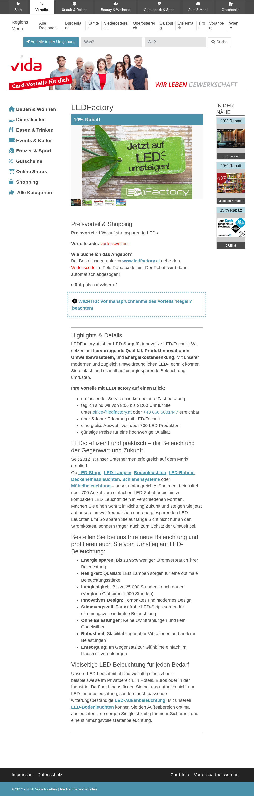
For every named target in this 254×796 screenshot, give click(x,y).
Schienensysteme (141, 479)
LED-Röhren (182, 472)
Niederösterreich (115, 25)
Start (18, 10)
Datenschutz (49, 774)
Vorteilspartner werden (216, 774)
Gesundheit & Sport (159, 10)
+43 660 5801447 (160, 412)
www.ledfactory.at (141, 260)
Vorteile (41, 10)
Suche (222, 42)
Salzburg (166, 25)
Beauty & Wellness (115, 10)
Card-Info (179, 774)
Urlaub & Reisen (74, 10)
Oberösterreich (144, 25)
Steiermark (185, 25)
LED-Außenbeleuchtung (140, 700)
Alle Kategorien (34, 192)
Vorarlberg (216, 25)
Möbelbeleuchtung (91, 485)
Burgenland (73, 25)
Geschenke (231, 10)
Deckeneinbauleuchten (95, 479)
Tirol (201, 25)
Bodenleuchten (150, 472)
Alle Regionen (48, 25)
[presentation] (76, 169)
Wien (233, 23)
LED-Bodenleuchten (92, 707)
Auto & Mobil (198, 10)
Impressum (23, 774)
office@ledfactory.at (112, 412)
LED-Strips (89, 472)
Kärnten (93, 25)
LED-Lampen (117, 472)
